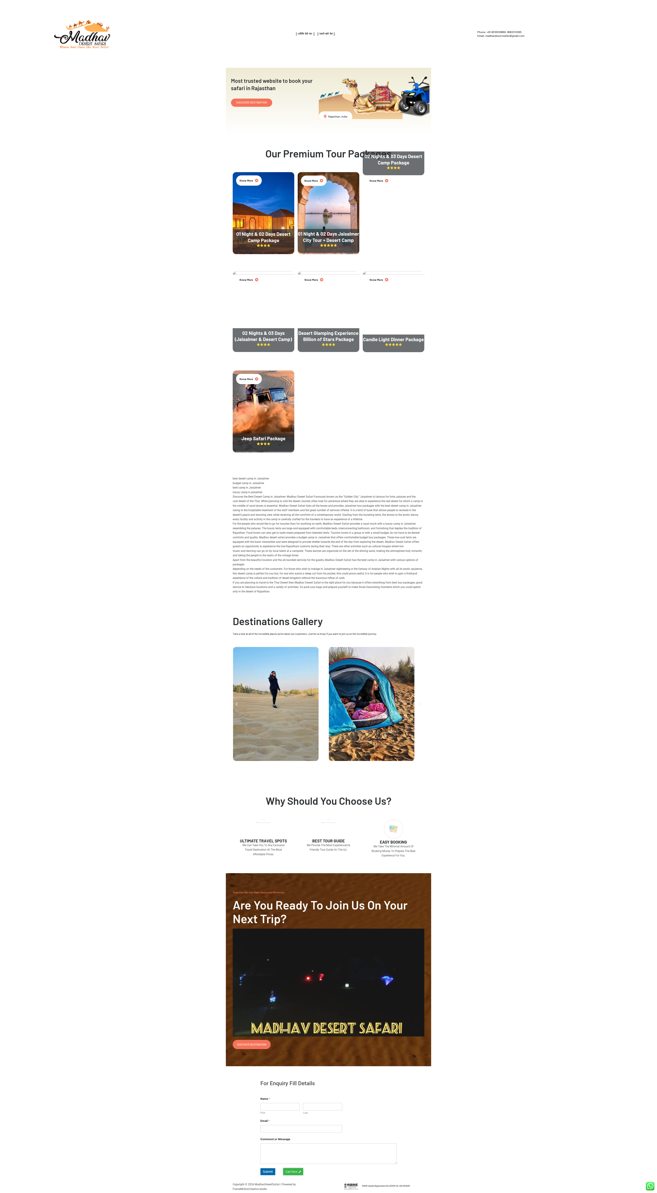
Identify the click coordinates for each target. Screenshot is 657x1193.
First (262, 1112)
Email (265, 1121)
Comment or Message (275, 1139)
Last (305, 1112)
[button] (236, 704)
